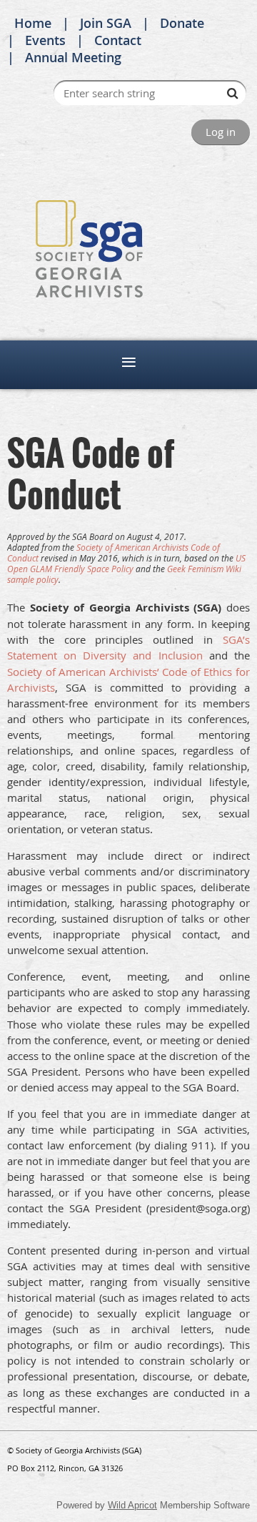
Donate (182, 22)
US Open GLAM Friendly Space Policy (126, 563)
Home (32, 22)
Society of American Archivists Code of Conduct (113, 552)
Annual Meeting (73, 57)
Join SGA (105, 22)
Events (45, 40)
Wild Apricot (132, 1505)
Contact (117, 40)
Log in (221, 131)
